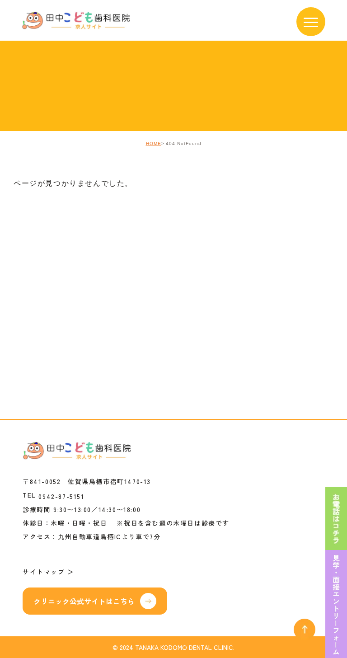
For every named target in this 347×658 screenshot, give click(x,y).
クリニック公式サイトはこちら (84, 601)
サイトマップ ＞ (49, 571)
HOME (153, 143)
